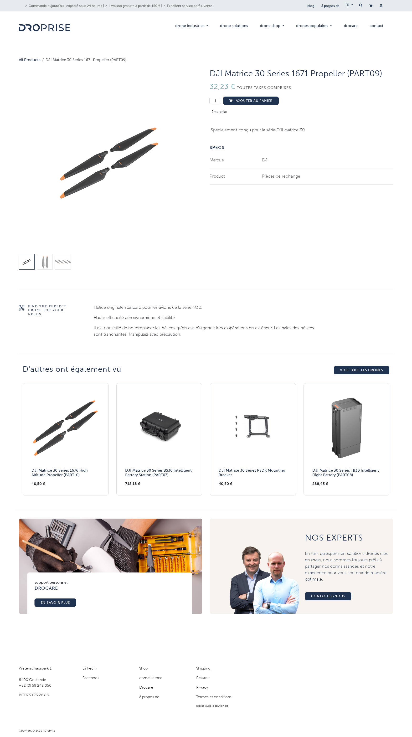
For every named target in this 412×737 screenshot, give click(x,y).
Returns (202, 677)
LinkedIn (89, 668)
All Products (29, 59)
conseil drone (150, 677)
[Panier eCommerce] (370, 5)
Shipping (203, 668)
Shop (143, 668)
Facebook (90, 677)
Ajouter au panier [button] (254, 101)
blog (310, 6)
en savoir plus (55, 603)
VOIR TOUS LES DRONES (361, 370)
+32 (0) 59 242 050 (35, 685)
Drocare (146, 687)
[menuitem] (191, 27)
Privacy (202, 687)
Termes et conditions (214, 697)
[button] (28, 160)
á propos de (330, 6)
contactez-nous (328, 596)
